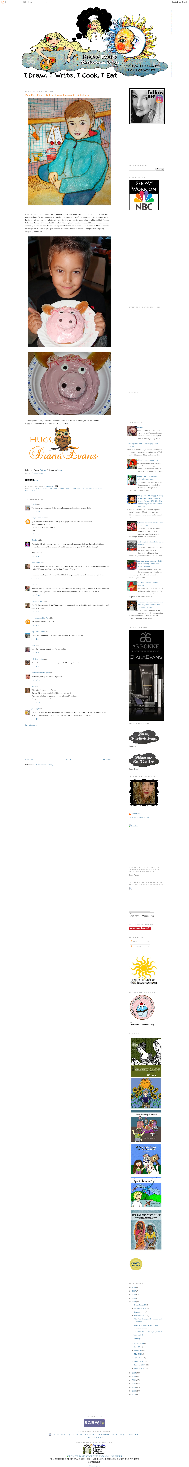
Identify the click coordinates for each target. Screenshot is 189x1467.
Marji (34, 504)
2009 (134, 1387)
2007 (134, 1394)
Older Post (107, 759)
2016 (134, 1294)
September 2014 (140, 1315)
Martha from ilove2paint (41, 672)
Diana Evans (59, 488)
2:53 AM (36, 556)
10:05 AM (36, 595)
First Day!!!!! (138, 1338)
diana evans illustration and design (82, 488)
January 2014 (139, 1368)
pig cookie (30, 490)
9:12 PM (35, 666)
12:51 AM (36, 533)
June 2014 (138, 1350)
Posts (134, 941)
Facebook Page (37, 473)
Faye (33, 645)
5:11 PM (35, 719)
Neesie (34, 686)
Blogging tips (94, 1466)
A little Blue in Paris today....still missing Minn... (146, 1326)
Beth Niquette (37, 562)
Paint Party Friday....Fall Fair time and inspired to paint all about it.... (60, 95)
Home (68, 759)
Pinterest (43, 470)
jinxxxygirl (36, 708)
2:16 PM (35, 639)
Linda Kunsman (37, 601)
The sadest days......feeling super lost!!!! (148, 1331)
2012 (134, 1376)
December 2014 (140, 1305)
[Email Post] (56, 486)
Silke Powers (36, 584)
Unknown (136, 813)
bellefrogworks (37, 659)
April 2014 (138, 1357)
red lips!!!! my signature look (147, 460)
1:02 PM (35, 625)
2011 (134, 1380)
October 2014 (139, 1312)
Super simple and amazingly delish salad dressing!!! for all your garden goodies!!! (149, 564)
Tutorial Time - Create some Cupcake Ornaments (146, 477)
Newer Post (29, 759)
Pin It (36, 480)
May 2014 (138, 1354)
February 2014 (140, 1365)
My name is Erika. (38, 631)
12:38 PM (36, 702)
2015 (134, 1298)
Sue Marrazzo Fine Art (40, 618)
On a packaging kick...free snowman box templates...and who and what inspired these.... (149, 604)
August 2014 (139, 1343)
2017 (134, 1291)
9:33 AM (36, 578)
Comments (136, 946)
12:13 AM (36, 511)
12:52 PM (36, 611)
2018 (134, 1287)
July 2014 (138, 1347)
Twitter (60, 470)
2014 (134, 1301)
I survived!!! (138, 1335)
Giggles (34, 540)
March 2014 (139, 1361)
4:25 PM (35, 652)
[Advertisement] (39, 742)
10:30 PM (36, 680)
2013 (134, 1373)
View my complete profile (141, 817)
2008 (134, 1391)
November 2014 (140, 1308)
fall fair (104, 488)
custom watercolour (42, 488)
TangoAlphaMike (38, 517)
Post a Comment (31, 725)
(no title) (139, 427)
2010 (134, 1383)
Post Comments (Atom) (44, 764)
